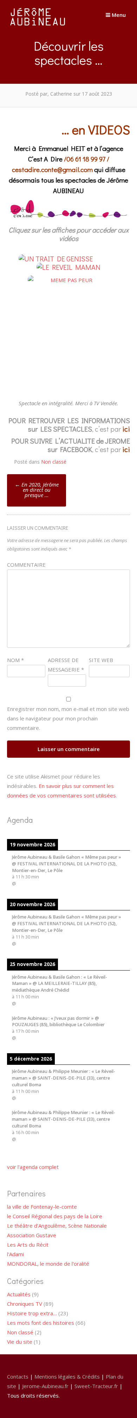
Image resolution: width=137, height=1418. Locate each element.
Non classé (53, 461)
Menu (118, 14)
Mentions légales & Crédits (67, 1376)
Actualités (19, 1294)
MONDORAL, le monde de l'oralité (48, 1263)
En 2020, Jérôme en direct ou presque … (37, 489)
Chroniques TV (24, 1303)
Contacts (17, 1376)
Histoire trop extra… (32, 1313)
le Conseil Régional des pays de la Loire (54, 1216)
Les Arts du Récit (27, 1244)
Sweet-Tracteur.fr (96, 1386)
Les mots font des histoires (40, 1322)
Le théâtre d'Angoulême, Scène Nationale (57, 1225)
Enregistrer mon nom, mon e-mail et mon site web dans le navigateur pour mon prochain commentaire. (68, 718)
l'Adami (15, 1254)
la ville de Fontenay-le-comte (42, 1206)
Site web (101, 659)
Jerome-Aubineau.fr (45, 1386)
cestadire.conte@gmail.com (53, 169)
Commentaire (26, 564)
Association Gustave (31, 1235)
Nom (15, 659)
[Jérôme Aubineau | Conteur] (37, 25)
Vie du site (19, 1341)
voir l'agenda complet (33, 1166)
